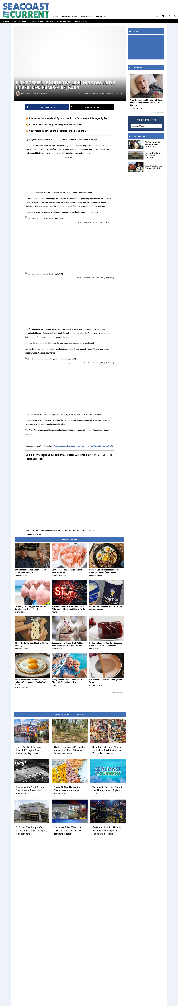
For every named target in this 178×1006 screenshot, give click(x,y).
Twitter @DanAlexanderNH (102, 446)
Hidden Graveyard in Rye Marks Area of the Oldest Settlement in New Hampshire (69, 750)
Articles (38, 534)
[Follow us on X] (175, 16)
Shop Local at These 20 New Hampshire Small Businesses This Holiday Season (106, 750)
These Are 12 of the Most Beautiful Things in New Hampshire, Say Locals (29, 750)
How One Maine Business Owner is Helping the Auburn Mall (153, 155)
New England (46, 530)
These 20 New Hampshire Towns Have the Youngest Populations (67, 790)
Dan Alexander (26, 94)
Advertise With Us (82, 21)
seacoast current (79, 530)
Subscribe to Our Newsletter (41, 21)
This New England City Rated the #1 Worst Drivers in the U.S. (152, 144)
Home (55, 16)
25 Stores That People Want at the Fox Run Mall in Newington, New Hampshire (31, 830)
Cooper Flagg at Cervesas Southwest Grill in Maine (154, 167)
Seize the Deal (86, 16)
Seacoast (67, 530)
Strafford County (92, 530)
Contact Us (101, 16)
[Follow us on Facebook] (169, 16)
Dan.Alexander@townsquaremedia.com (69, 446)
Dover (38, 530)
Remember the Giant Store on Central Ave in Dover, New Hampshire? (30, 790)
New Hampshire (57, 530)
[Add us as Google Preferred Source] (163, 16)
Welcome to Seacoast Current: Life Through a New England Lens (107, 790)
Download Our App (19, 21)
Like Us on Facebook (64, 21)
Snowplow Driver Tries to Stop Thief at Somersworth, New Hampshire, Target (69, 830)
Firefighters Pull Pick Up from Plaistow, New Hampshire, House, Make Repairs (106, 830)
